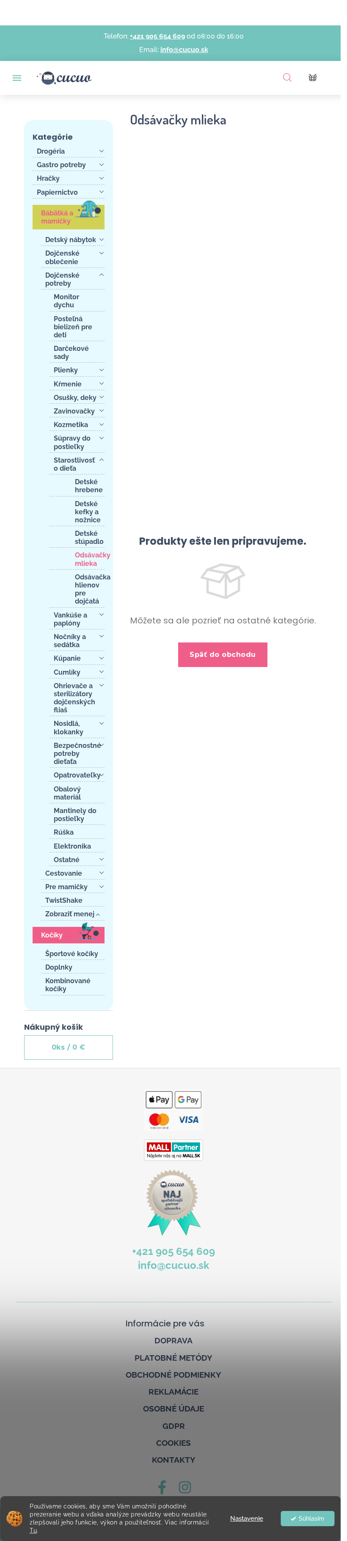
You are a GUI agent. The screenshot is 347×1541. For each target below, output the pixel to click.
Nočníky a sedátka (70, 641)
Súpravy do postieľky (72, 442)
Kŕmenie (68, 384)
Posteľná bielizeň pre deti (73, 327)
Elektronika (72, 846)
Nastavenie (246, 1518)
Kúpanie (67, 658)
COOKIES (173, 1442)
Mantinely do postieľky (75, 815)
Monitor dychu (66, 301)
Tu (33, 1530)
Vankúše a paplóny (70, 619)
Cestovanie (63, 873)
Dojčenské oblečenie (62, 257)
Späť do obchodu (223, 655)
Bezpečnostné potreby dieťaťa (77, 754)
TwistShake (64, 900)
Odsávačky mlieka (90, 559)
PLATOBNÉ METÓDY (173, 1357)
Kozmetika (71, 425)
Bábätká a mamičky (57, 217)
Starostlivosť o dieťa (74, 464)
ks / (68, 1047)
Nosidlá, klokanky (68, 728)
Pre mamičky (66, 887)
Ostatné (67, 860)
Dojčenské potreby (62, 279)
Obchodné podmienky (173, 1374)
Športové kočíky (71, 954)
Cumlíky (67, 672)
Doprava (173, 1340)
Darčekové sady (71, 353)
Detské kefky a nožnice (88, 512)
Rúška (64, 832)
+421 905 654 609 (157, 36)
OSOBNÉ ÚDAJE (173, 1408)
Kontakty (174, 1459)
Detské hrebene (89, 486)
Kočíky (52, 935)
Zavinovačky (74, 411)
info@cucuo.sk (184, 50)
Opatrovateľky (77, 775)
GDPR (173, 1426)
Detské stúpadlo (89, 537)
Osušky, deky (75, 398)
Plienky (66, 370)
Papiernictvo (57, 192)
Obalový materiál (67, 793)
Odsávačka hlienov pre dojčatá (90, 589)
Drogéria (51, 151)
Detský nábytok (70, 240)
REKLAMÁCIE (173, 1391)
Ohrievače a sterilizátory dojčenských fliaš (74, 698)
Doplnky (58, 967)
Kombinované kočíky (68, 985)
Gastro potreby (61, 165)
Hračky (48, 178)
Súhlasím (311, 1518)
